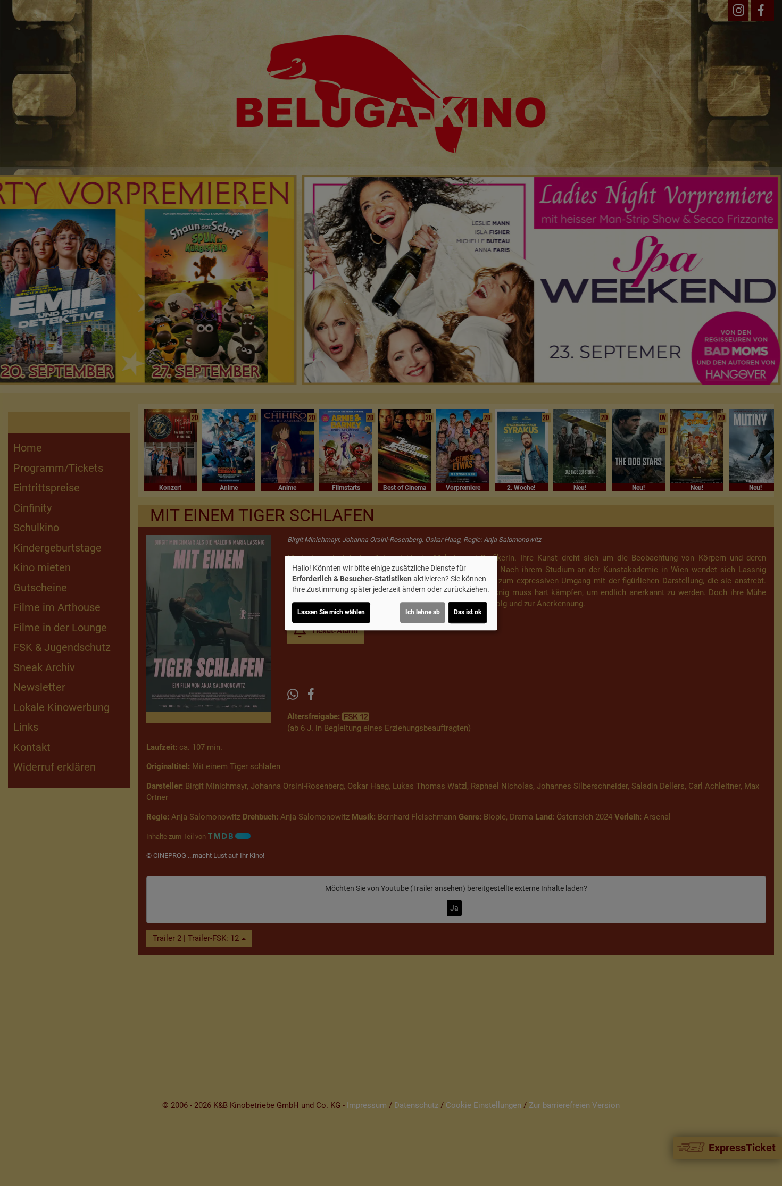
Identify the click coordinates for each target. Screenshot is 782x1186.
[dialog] (391, 593)
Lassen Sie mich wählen (331, 612)
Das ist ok (467, 612)
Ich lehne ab (422, 612)
